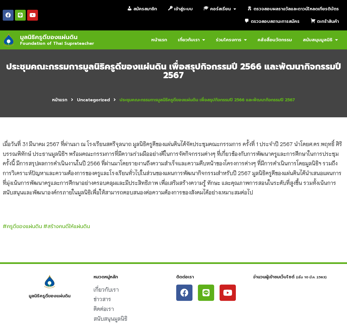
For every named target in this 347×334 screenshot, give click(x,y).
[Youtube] (32, 15)
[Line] (20, 15)
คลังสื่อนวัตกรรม (275, 39)
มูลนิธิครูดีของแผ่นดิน (49, 37)
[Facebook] (8, 15)
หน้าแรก (159, 39)
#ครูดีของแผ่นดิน (22, 226)
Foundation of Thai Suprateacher (57, 43)
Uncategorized (93, 100)
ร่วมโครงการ (228, 39)
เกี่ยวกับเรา (189, 39)
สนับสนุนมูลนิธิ (317, 39)
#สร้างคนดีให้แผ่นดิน (66, 226)
